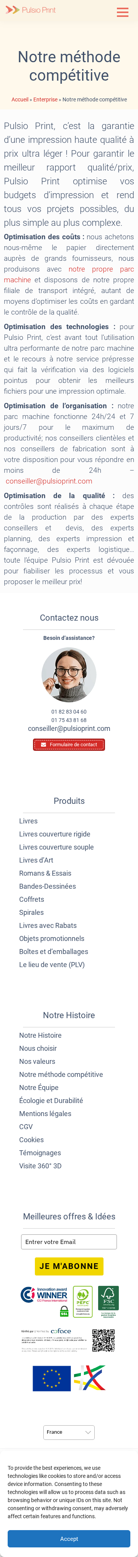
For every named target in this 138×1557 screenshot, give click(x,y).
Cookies (31, 1140)
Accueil (20, 99)
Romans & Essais (45, 873)
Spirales (31, 912)
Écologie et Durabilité (51, 1101)
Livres (28, 821)
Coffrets (31, 899)
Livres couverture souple (56, 847)
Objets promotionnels (51, 938)
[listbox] (69, 1432)
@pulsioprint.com (49, 481)
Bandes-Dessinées (47, 886)
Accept (69, 1538)
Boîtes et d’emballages (53, 951)
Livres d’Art (36, 860)
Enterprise (45, 99)
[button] (122, 12)
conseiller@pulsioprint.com (69, 728)
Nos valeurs (37, 1061)
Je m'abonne (69, 1266)
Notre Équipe (39, 1087)
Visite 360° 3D (40, 1166)
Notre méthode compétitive (61, 1074)
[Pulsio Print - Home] (30, 10)
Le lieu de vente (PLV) (52, 965)
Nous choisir (38, 1048)
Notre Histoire (40, 1035)
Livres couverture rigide (54, 834)
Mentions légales (45, 1114)
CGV (26, 1127)
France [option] (54, 1432)
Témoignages (40, 1153)
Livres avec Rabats (48, 925)
